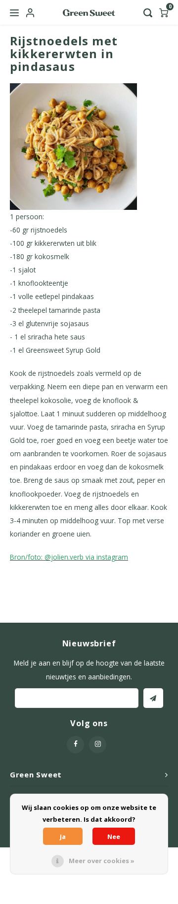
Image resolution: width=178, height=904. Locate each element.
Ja (63, 836)
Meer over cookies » (101, 860)
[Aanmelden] (153, 698)
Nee (113, 836)
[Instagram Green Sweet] (97, 744)
